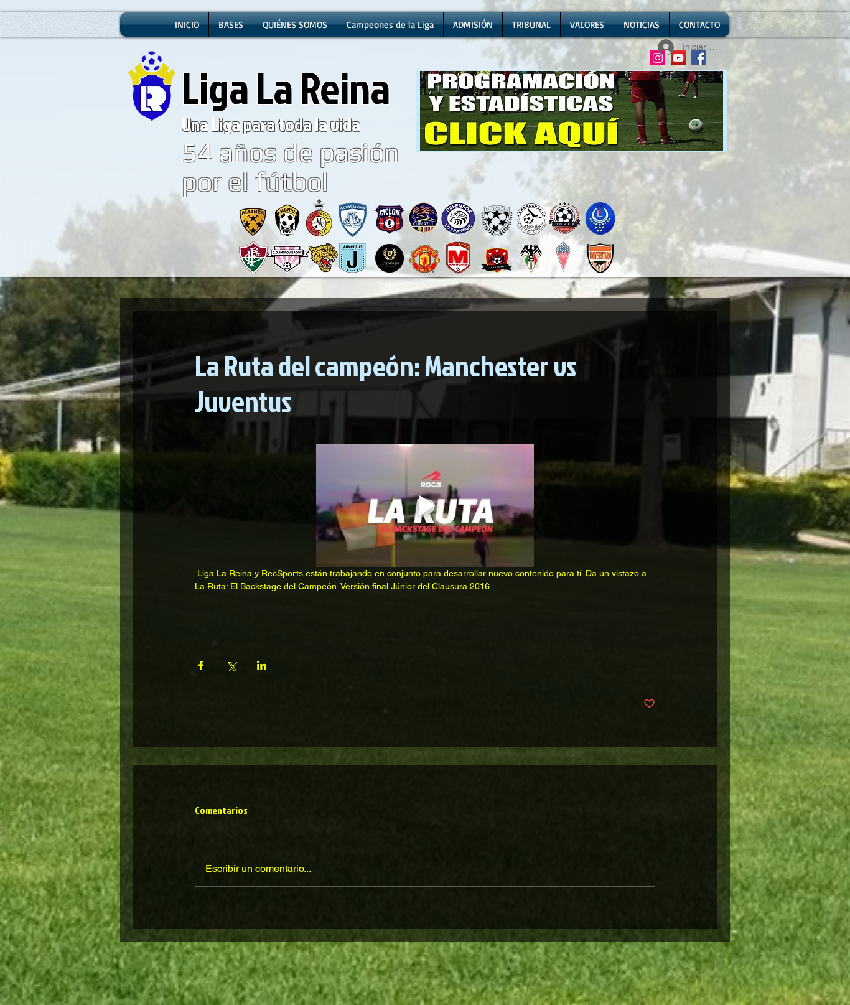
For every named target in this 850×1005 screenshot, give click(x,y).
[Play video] (425, 505)
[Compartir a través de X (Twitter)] (231, 665)
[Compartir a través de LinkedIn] (262, 665)
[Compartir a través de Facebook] (201, 665)
